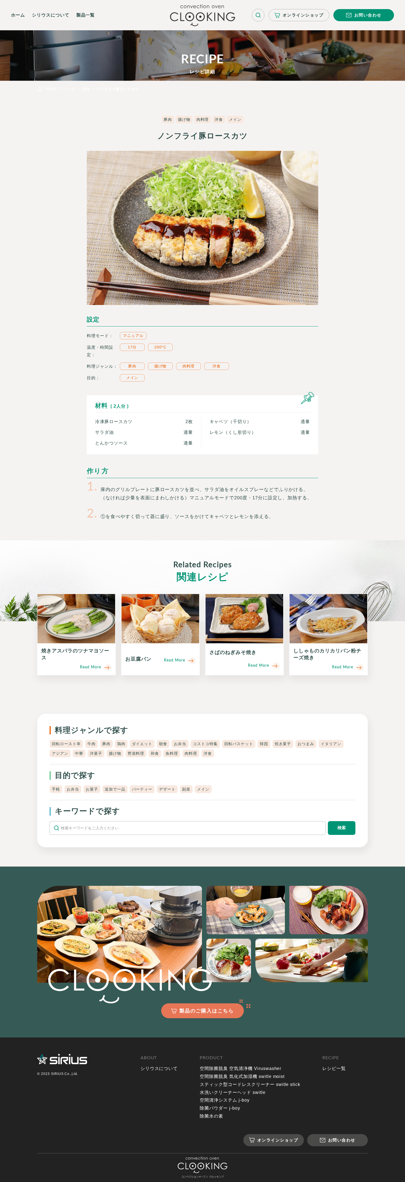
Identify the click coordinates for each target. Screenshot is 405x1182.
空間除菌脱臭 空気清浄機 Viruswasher (240, 1068)
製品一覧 (85, 15)
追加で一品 (115, 789)
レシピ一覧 (334, 1068)
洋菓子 (96, 753)
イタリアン (331, 744)
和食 (155, 753)
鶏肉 (121, 744)
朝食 (163, 744)
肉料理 (202, 119)
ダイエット (142, 744)
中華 (79, 753)
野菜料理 (136, 753)
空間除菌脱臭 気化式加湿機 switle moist (242, 1076)
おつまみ (306, 744)
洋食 (219, 119)
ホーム (18, 15)
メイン (235, 119)
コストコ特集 (205, 744)
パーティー (142, 789)
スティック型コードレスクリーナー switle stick (250, 1084)
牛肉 (91, 744)
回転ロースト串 (66, 744)
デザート (167, 789)
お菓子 (92, 789)
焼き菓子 (283, 744)
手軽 (56, 789)
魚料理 (172, 753)
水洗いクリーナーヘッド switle (232, 1092)
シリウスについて (50, 15)
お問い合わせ (368, 15)
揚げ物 (184, 119)
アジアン (60, 753)
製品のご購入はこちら (206, 1011)
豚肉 (168, 119)
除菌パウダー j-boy (220, 1108)
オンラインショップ (303, 15)
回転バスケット (238, 744)
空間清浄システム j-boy (224, 1100)
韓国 (264, 744)
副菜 (186, 789)
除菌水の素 (211, 1116)
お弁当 (180, 744)
